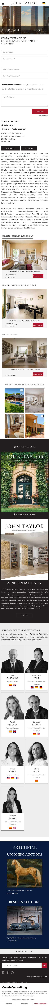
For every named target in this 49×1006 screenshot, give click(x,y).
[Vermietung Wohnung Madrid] (24, 304)
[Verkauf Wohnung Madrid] (24, 255)
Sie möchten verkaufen (14, 89)
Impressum (6, 982)
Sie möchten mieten (35, 89)
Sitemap (15, 982)
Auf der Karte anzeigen (15, 129)
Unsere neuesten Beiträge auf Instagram (24, 385)
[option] (24, 260)
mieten (29, 148)
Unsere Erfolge (9, 334)
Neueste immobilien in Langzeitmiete (19, 285)
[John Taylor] (24, 3)
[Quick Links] (31, 951)
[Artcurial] (39, 30)
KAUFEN (24, 615)
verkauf (10, 148)
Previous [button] (6, 256)
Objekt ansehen (38, 276)
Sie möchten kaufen (36, 85)
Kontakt (24, 982)
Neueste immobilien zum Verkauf (17, 236)
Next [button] (43, 256)
